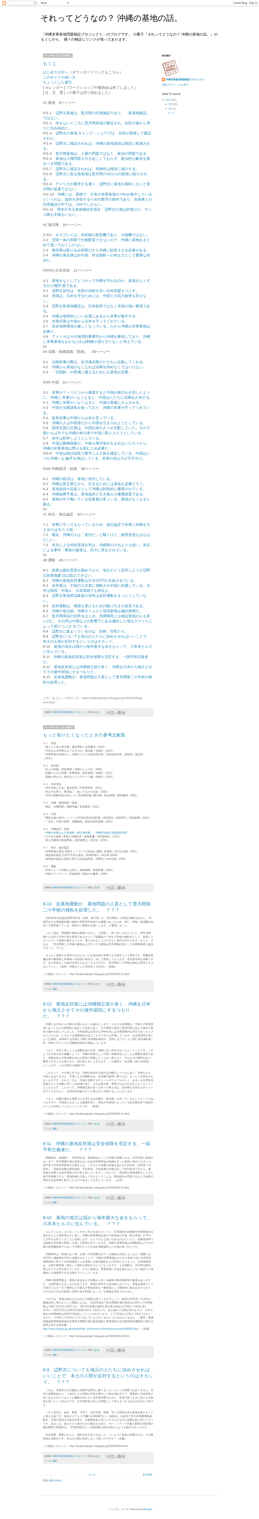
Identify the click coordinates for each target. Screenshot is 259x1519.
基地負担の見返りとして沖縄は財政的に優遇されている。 (99, 489)
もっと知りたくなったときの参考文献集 (84, 735)
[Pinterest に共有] (123, 712)
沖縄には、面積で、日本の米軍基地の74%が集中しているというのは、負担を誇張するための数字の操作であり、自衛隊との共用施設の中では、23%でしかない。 (97, 199)
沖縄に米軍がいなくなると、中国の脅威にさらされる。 (97, 403)
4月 (170, 108)
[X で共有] (116, 712)
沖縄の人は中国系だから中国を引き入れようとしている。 (99, 423)
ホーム (92, 1474)
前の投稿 (147, 1474)
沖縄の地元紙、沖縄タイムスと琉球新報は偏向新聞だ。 (97, 611)
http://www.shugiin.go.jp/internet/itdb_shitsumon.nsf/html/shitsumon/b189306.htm (90, 1328)
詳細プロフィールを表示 (175, 84)
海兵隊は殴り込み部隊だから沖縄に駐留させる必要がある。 (101, 250)
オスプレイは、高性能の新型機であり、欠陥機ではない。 (102, 235)
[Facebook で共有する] (120, 712)
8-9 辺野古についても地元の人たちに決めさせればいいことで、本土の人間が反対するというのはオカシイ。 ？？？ (98, 1375)
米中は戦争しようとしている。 (77, 438)
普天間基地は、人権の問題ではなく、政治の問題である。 (102, 154)
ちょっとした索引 (57, 82)
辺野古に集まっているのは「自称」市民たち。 (90, 631)
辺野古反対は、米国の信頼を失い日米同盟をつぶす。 (95, 291)
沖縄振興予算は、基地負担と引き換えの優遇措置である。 (99, 494)
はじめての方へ (55, 72)
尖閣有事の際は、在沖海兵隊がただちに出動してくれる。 (99, 362)
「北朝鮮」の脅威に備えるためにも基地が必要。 (92, 372)
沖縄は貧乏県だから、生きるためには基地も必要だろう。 (99, 484)
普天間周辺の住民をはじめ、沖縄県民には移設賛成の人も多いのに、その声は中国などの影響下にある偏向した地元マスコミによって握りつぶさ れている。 (97, 621)
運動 (54, 989)
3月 (170, 104)
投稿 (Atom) (55, 1480)
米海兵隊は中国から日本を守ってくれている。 (90, 321)
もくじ (50, 63)
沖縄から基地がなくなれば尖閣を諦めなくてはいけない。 (99, 367)
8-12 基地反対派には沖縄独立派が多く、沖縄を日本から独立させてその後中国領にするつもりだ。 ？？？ (97, 1010)
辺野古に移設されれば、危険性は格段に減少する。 (97, 169)
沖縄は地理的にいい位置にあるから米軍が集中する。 (95, 316)
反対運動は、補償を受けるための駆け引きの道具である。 (99, 606)
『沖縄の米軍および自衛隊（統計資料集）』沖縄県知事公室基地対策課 (85, 832)
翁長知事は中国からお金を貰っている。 (84, 418)
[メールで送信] (108, 712)
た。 (68, 128)
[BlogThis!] (112, 712)
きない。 (72, 189)
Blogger (147, 1509)
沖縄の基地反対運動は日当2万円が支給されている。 (95, 581)
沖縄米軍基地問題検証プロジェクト (185, 79)
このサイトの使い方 (59, 77)
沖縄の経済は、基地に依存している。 (83, 479)
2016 (169, 99)
